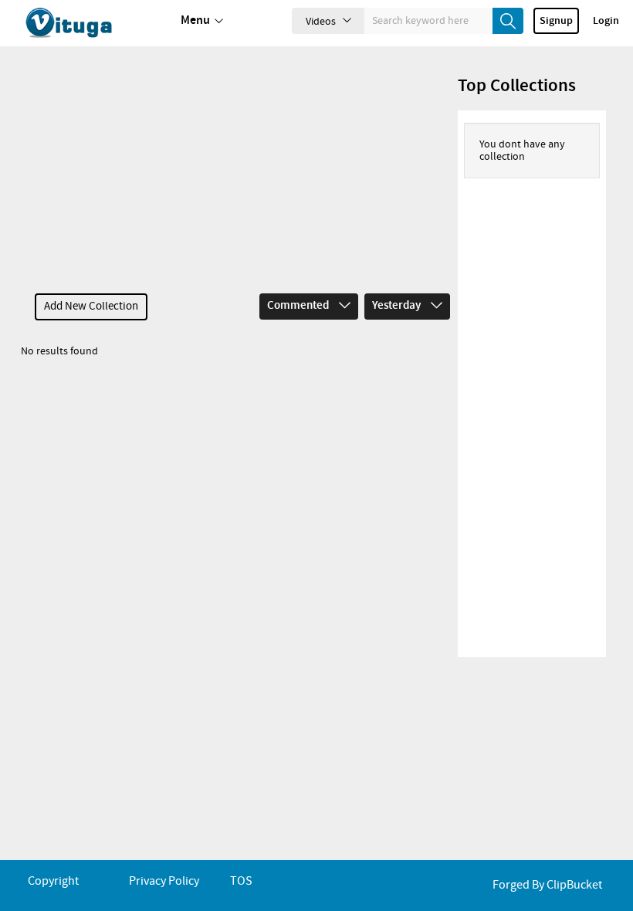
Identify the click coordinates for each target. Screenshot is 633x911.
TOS (241, 881)
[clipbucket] (85, 23)
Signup (556, 21)
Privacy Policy (164, 881)
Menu (195, 20)
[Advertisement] (238, 170)
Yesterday (397, 305)
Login (606, 21)
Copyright (53, 881)
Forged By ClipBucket (547, 885)
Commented (299, 305)
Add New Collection (91, 306)
